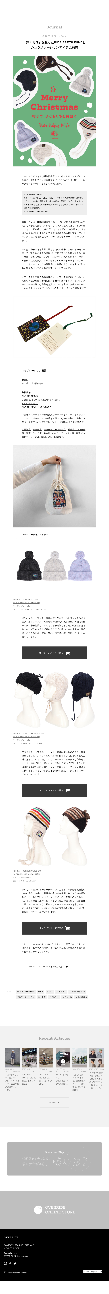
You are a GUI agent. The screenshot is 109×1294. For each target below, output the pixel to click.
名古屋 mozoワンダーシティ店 (59, 433)
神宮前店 (37, 429)
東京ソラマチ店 (33, 433)
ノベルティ (54, 997)
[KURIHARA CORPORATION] (15, 1272)
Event (63, 36)
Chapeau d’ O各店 (31, 400)
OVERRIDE (9, 1256)
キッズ (50, 992)
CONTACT (8, 1245)
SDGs (40, 992)
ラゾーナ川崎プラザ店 (55, 429)
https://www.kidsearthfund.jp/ (37, 211)
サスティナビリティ (25, 997)
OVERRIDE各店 (30, 396)
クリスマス (61, 992)
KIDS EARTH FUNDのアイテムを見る (45, 967)
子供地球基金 (81, 997)
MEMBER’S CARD (12, 1248)
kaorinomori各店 (30, 403)
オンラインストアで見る (51, 653)
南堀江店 (26, 429)
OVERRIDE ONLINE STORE (36, 407)
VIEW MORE (54, 1102)
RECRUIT (19, 1245)
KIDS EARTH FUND (25, 992)
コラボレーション (77, 992)
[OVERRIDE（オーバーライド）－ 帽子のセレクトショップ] (5, 6)
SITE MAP (29, 1245)
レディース (67, 997)
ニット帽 (42, 997)
